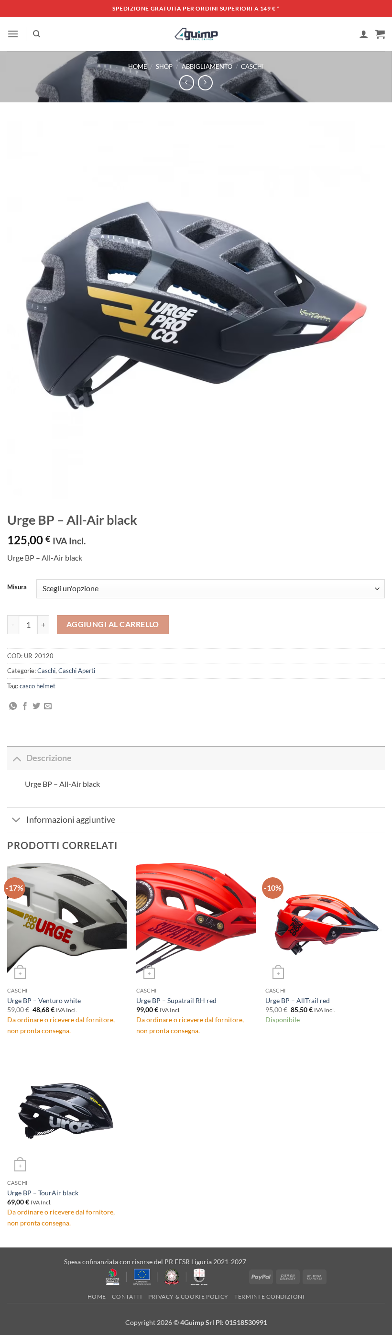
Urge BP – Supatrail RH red (176, 1000)
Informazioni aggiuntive (70, 820)
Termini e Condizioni (269, 1296)
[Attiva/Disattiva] (16, 758)
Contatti (127, 1296)
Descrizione (49, 758)
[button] (13, 33)
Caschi (252, 66)
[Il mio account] (364, 33)
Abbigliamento (207, 66)
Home (137, 66)
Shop (164, 66)
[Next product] (186, 82)
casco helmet (37, 686)
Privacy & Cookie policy (188, 1296)
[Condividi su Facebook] (25, 706)
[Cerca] (36, 34)
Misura (17, 587)
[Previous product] (205, 82)
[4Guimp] (196, 34)
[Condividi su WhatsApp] (13, 706)
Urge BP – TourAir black (42, 1193)
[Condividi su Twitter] (36, 706)
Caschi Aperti (76, 670)
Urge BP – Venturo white (44, 1000)
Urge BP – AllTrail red (297, 1000)
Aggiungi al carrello (112, 624)
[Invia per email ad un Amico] (48, 706)
